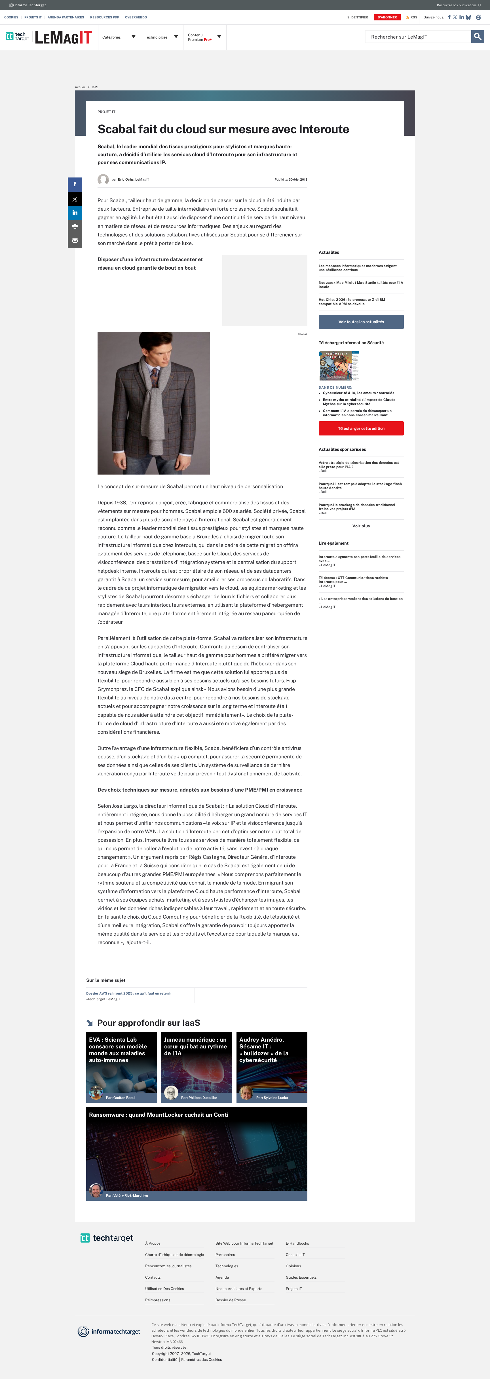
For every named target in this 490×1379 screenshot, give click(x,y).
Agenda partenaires (66, 17)
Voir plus (361, 526)
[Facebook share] (75, 184)
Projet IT (106, 112)
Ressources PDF (104, 17)
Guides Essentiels (301, 1277)
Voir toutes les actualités (361, 322)
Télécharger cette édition (361, 428)
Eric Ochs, (126, 179)
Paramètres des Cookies (201, 1359)
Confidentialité (164, 1359)
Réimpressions (157, 1300)
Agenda (222, 1277)
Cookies (11, 17)
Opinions (293, 1266)
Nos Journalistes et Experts (239, 1289)
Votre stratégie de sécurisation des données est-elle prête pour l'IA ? (360, 465)
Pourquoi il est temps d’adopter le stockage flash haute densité (360, 486)
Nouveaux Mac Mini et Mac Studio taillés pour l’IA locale (361, 285)
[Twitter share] (75, 199)
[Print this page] (75, 227)
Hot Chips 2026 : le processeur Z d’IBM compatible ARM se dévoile (352, 302)
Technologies (227, 1266)
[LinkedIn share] (75, 213)
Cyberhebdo (136, 17)
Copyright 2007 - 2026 (171, 1353)
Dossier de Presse (231, 1300)
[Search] (477, 36)
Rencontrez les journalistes (168, 1266)
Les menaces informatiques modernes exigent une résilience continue (358, 268)
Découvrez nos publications (457, 5)
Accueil (80, 87)
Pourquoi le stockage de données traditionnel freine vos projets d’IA (357, 507)
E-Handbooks (297, 1243)
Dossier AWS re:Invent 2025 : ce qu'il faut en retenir (128, 993)
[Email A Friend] (75, 241)
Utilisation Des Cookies (164, 1289)
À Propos (152, 1243)
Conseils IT (295, 1255)
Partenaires (225, 1255)
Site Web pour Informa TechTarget (244, 1243)
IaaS (95, 87)
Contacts (153, 1277)
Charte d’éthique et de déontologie (174, 1255)
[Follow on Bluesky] (468, 17)
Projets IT (33, 17)
